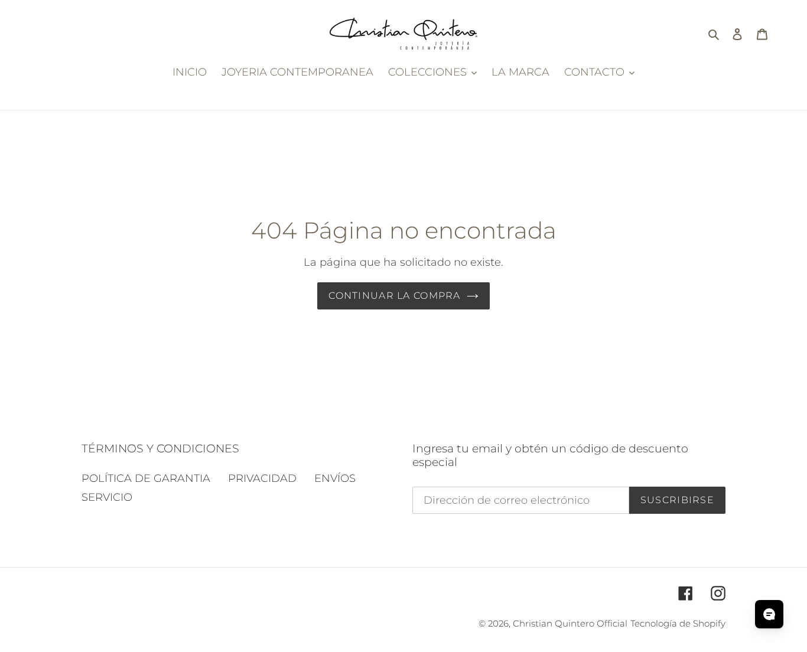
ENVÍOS (335, 478)
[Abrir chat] (769, 614)
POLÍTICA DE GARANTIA (146, 478)
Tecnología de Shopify (677, 623)
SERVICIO (107, 497)
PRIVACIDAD (262, 478)
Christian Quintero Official (570, 623)
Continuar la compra (394, 295)
